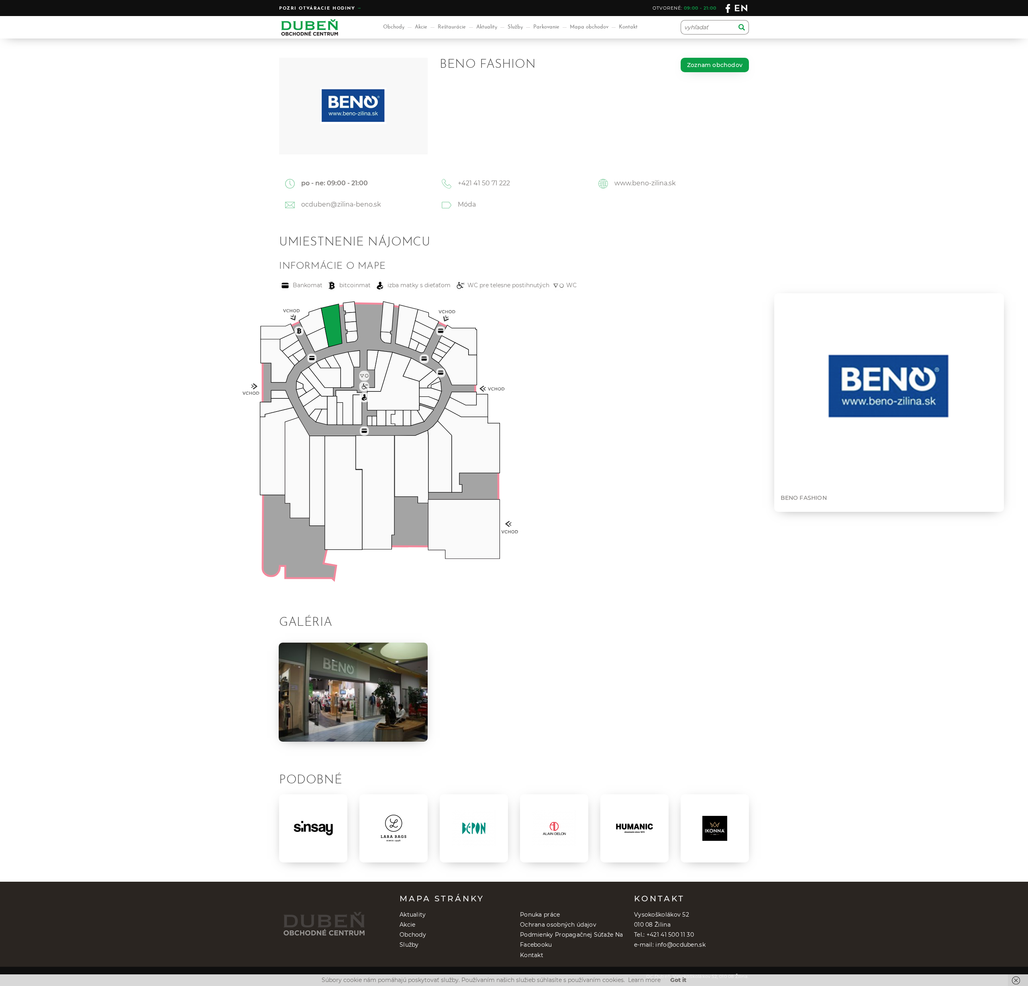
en (741, 9)
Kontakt (628, 27)
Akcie (421, 27)
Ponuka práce (540, 914)
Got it (678, 980)
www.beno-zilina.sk (645, 183)
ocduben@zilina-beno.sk (341, 204)
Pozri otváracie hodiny (317, 8)
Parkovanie (546, 27)
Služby (515, 27)
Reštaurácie (452, 27)
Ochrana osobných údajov (558, 924)
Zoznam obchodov (714, 65)
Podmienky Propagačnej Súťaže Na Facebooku (571, 939)
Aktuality (486, 27)
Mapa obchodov (589, 27)
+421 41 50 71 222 (484, 183)
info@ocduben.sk (680, 944)
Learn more (644, 980)
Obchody (393, 27)
